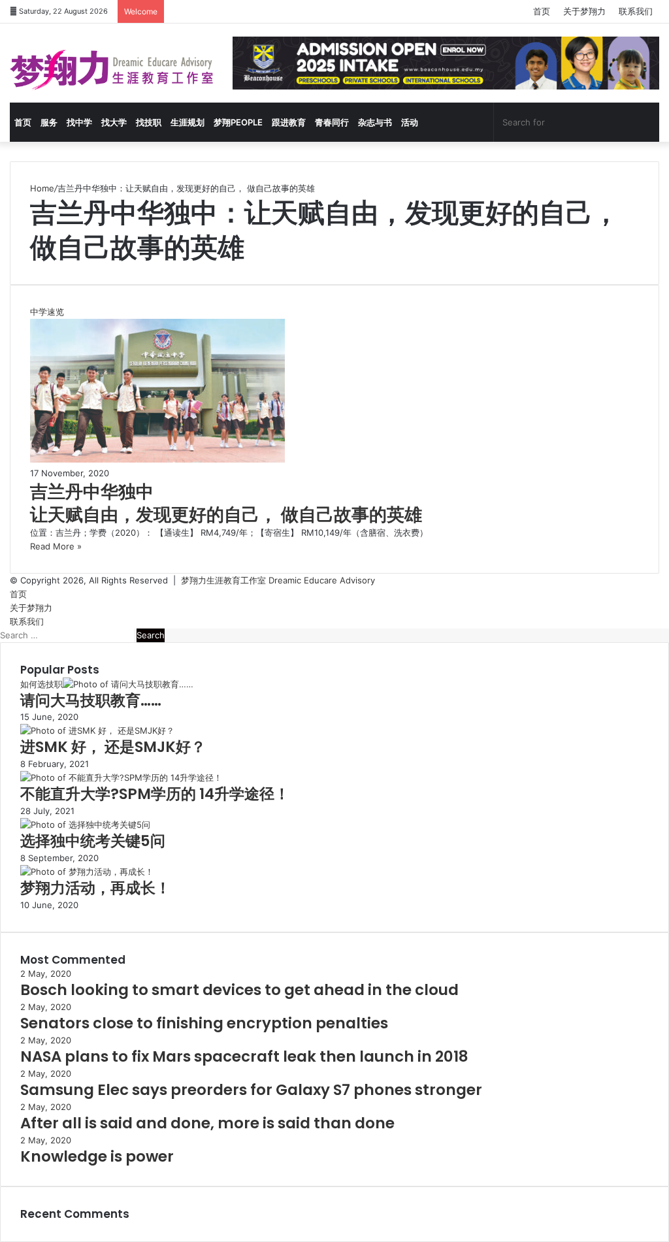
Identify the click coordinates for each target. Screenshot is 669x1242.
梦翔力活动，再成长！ (95, 887)
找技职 (148, 122)
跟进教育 (289, 122)
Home (42, 188)
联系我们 (636, 11)
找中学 (79, 122)
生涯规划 (187, 122)
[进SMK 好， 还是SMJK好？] (97, 730)
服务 (49, 122)
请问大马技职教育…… (90, 700)
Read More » (56, 546)
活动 (409, 122)
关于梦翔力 (584, 11)
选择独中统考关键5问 (92, 840)
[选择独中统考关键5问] (85, 824)
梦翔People (238, 122)
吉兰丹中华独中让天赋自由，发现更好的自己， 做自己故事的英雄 (226, 503)
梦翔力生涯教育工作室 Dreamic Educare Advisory (278, 580)
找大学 (114, 122)
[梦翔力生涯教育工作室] (111, 70)
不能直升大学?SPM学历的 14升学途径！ (154, 793)
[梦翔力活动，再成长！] (87, 871)
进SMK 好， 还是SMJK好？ (113, 746)
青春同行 (332, 122)
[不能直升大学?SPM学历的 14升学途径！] (121, 777)
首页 (541, 11)
